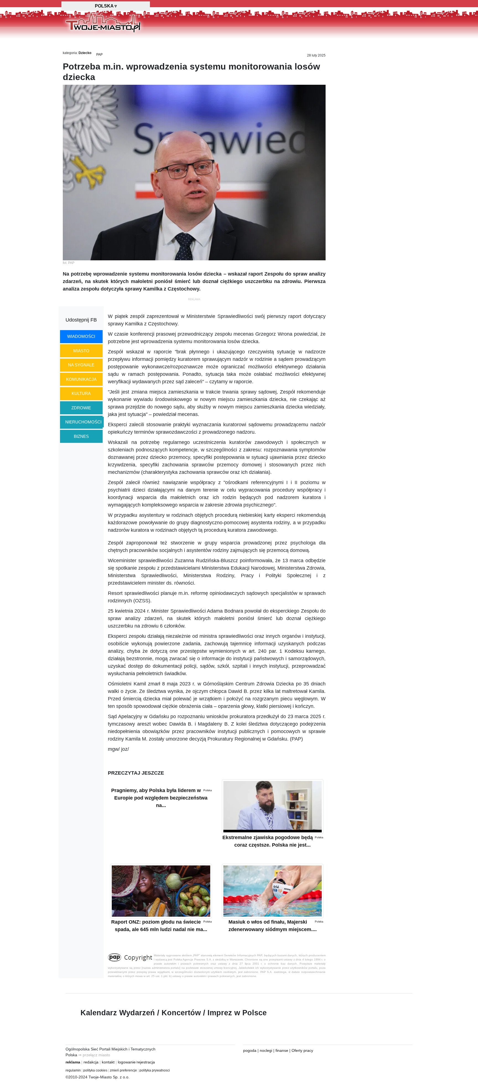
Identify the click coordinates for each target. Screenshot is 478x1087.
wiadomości (81, 336)
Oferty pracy (302, 1050)
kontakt (108, 1062)
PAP (99, 54)
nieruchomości (83, 422)
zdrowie (81, 407)
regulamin (73, 1070)
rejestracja (146, 1062)
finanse (282, 1050)
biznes (81, 436)
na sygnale (81, 365)
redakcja (91, 1062)
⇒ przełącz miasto (94, 1055)
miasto (81, 350)
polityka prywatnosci (154, 1070)
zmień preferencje (123, 1070)
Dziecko (85, 53)
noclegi (266, 1050)
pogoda (249, 1050)
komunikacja (81, 379)
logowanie (127, 1062)
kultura (81, 393)
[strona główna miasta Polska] (103, 22)
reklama (73, 1062)
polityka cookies (95, 1070)
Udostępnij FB (81, 320)
